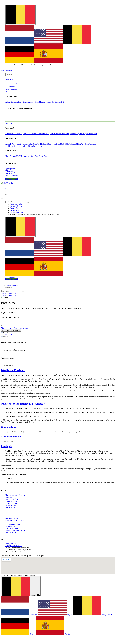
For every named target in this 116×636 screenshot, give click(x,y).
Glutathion (53, 134)
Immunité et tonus (32, 102)
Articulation (9, 102)
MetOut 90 (73, 144)
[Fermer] (2, 198)
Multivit (94, 134)
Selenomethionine (20, 146)
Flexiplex (43, 144)
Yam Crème (43, 156)
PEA (79, 144)
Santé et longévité (58, 102)
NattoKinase (26, 156)
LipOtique (80, 134)
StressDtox (35, 156)
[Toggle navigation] (6, 194)
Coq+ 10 (26, 134)
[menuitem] (19, 43)
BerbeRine (36, 144)
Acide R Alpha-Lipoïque (14, 144)
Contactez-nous (6, 334)
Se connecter (10, 86)
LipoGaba (87, 134)
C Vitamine (18, 134)
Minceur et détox (45, 102)
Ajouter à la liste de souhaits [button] (11, 330)
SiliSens (29, 146)
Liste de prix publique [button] (9, 293)
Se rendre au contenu (8, 2)
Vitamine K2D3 (63, 134)
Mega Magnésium (53, 144)
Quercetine (72, 134)
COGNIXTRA (10, 169)
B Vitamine (9, 134)
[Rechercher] (28, 202)
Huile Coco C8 (10, 156)
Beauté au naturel (20, 102)
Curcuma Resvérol (36, 134)
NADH (19, 156)
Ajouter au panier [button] (7, 328)
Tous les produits (11, 283)
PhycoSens (85, 144)
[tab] (58, 370)
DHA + (46, 134)
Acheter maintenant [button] (21, 328)
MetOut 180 (64, 144)
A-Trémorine (28, 144)
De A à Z (8, 124)
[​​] (5, 509)
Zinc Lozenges (37, 146)
